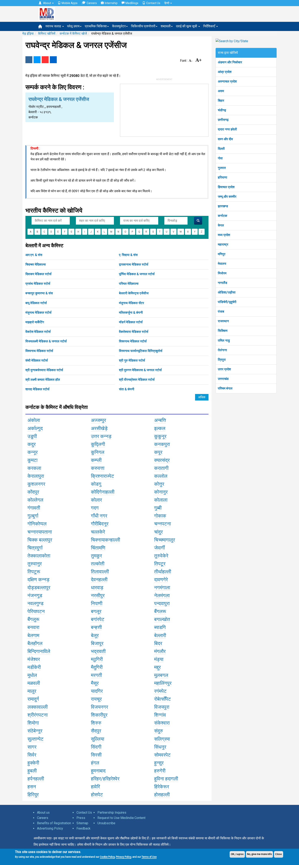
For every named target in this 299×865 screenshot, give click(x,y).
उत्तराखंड (223, 379)
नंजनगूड (34, 595)
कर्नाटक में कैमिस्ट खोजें (73, 33)
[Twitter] (37, 59)
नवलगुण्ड (35, 603)
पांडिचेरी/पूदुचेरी (227, 302)
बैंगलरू (160, 611)
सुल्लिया (97, 739)
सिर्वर (31, 755)
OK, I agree (237, 854)
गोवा (220, 158)
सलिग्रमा (162, 739)
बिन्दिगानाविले (38, 651)
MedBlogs (131, 3)
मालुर (31, 691)
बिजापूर (97, 643)
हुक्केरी (33, 763)
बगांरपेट (97, 619)
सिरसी (96, 755)
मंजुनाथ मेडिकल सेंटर (131, 303)
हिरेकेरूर (161, 787)
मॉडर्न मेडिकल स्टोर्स (131, 322)
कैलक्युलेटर (119, 26)
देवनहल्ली (99, 580)
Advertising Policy (50, 828)
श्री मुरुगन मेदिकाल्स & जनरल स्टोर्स (140, 370)
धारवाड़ (97, 587)
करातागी (161, 468)
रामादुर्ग (33, 699)
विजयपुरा (161, 707)
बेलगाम (33, 635)
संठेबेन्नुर (34, 731)
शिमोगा (33, 723)
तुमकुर (96, 556)
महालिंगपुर (162, 683)
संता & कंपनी (126, 389)
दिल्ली (221, 149)
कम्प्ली (96, 460)
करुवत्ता (97, 468)
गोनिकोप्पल (37, 524)
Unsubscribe (106, 823)
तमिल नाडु (224, 340)
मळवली (33, 683)
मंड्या (158, 659)
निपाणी (96, 603)
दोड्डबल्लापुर (38, 587)
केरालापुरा (35, 476)
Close (278, 854)
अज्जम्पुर (98, 420)
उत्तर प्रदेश (224, 369)
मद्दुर (157, 667)
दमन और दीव (225, 139)
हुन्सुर (159, 763)
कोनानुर (161, 492)
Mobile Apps (69, 3)
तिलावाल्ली (100, 572)
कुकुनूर (160, 436)
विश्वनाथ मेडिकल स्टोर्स (133, 341)
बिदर (158, 643)
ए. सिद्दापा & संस (128, 255)
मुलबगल (161, 675)
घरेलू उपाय (73, 26)
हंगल (95, 763)
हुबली (32, 771)
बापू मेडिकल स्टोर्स (36, 303)
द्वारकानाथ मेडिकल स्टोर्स (133, 264)
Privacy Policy (123, 856)
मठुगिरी (97, 659)
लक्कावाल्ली (37, 707)
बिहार (221, 101)
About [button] (47, 3)
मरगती (96, 675)
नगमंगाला (162, 587)
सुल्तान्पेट (35, 739)
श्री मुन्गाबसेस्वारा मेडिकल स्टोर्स (44, 370)
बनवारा (33, 627)
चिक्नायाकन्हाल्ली (105, 540)
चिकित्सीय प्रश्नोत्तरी (143, 26)
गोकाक (160, 516)
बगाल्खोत (162, 619)
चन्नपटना (162, 524)
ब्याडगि (160, 627)
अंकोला (33, 420)
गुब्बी (158, 508)
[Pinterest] (45, 59)
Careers (92, 3)
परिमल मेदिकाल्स (129, 284)
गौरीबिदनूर (99, 524)
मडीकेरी (34, 667)
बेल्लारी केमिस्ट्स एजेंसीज (133, 293)
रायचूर (96, 699)
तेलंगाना (222, 350)
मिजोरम (222, 273)
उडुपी (32, 436)
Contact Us (153, 3)
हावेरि (95, 787)
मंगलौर (160, 651)
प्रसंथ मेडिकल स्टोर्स (37, 284)
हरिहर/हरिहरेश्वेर (105, 779)
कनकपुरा (162, 444)
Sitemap (82, 823)
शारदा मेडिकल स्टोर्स (37, 389)
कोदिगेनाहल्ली (102, 492)
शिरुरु (96, 723)
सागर (31, 747)
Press (80, 818)
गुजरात (222, 168)
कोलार (96, 500)
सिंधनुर (160, 747)
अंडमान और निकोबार (230, 62)
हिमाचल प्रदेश (226, 187)
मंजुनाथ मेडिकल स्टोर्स (38, 312)
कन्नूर (32, 452)
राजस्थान (223, 321)
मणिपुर (221, 254)
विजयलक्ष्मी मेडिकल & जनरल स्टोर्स (46, 341)
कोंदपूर (33, 492)
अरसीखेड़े (99, 428)
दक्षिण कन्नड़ (38, 580)
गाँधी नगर (99, 516)
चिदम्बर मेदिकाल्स (35, 264)
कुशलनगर (36, 484)
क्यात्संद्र (162, 460)
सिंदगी (96, 747)
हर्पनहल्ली (35, 779)
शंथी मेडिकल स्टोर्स (36, 360)
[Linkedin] (53, 59)
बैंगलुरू (33, 619)
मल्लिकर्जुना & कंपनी (131, 312)
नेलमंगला (162, 595)
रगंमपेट (160, 691)
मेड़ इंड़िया (28, 33)
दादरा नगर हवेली (227, 129)
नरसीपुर (98, 595)
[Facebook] (28, 59)
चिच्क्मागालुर (164, 540)
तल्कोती (97, 564)
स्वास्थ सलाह (53, 26)
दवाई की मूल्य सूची (187, 26)
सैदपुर (96, 731)
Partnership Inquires (111, 812)
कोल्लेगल (35, 500)
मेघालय (222, 264)
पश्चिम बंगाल (225, 388)
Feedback (83, 828)
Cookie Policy (107, 856)
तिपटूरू (33, 572)
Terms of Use (149, 856)
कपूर (158, 452)
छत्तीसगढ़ (223, 120)
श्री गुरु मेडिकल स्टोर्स (132, 360)
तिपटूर (159, 564)
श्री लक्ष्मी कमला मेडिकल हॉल (42, 380)
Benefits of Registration (54, 823)
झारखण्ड (223, 206)
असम (221, 91)
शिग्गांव (160, 715)
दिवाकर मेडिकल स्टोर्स (38, 274)
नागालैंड (222, 283)
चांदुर (158, 532)
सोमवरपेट (162, 755)
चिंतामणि (98, 548)
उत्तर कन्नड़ (101, 436)
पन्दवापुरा (162, 603)
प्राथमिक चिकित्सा (96, 26)
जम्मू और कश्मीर (227, 197)
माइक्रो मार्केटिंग (34, 322)
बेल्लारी (160, 635)
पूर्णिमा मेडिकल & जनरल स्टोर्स (137, 274)
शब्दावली (166, 26)
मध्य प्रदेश (224, 235)
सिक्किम (222, 331)
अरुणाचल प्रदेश (227, 81)
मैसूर (95, 683)
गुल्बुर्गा (32, 516)
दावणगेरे (161, 580)
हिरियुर (33, 795)
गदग (95, 508)
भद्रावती (98, 651)
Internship (111, 3)
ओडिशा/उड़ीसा (227, 292)
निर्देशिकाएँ (209, 26)
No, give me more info (259, 854)
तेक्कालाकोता (38, 556)
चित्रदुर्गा (35, 548)
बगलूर (96, 611)
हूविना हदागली (166, 779)
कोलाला (160, 500)
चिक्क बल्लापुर (39, 540)
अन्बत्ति (160, 420)
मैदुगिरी (97, 667)
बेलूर (95, 635)
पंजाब (221, 311)
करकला (34, 468)
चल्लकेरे (98, 532)
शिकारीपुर (99, 715)
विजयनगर (99, 707)
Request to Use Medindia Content (121, 818)
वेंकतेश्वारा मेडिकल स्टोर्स (133, 332)
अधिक (201, 397)
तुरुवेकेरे (161, 556)
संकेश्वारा (162, 723)
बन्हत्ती (96, 627)
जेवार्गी (159, 548)
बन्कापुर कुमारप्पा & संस (39, 293)
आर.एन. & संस (33, 255)
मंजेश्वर (33, 659)
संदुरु (158, 731)
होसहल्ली (162, 795)
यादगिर (97, 691)
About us (43, 812)
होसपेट (97, 795)
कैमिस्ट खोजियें (46, 33)
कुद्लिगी (98, 444)
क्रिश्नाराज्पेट (102, 476)
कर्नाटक (222, 216)
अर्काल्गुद (35, 428)
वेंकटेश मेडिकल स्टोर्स (38, 332)
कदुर (31, 444)
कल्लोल (160, 476)
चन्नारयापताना (39, 532)
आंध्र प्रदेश (224, 72)
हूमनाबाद (98, 771)
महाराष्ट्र (223, 244)
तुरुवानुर (34, 564)
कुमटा (32, 460)
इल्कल (159, 428)
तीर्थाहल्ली (162, 572)
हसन (31, 787)
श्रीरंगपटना (37, 715)
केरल (221, 225)
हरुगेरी (159, 771)
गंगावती (33, 508)
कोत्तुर (159, 484)
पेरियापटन (36, 611)
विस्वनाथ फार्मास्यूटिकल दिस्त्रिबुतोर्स (140, 351)
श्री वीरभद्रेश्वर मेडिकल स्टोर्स (137, 380)
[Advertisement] (164, 109)
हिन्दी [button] (167, 3)
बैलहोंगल (35, 643)
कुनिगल (97, 452)
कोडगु (96, 484)
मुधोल (32, 675)
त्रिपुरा (222, 360)
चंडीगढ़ (222, 110)
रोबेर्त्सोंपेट (162, 699)
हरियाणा (222, 177)
